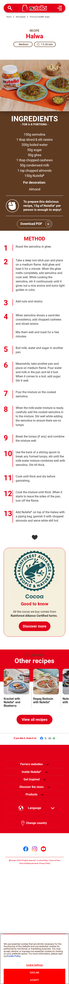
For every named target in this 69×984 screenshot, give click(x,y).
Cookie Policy (42, 860)
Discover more (34, 626)
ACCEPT (34, 980)
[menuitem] (31, 772)
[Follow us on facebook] (25, 848)
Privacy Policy (44, 863)
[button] (47, 764)
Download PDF (31, 224)
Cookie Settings (34, 965)
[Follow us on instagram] (34, 848)
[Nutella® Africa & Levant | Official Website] (34, 8)
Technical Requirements (29, 863)
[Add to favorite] (34, 537)
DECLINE (34, 972)
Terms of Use (54, 860)
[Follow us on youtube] (43, 848)
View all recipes (34, 719)
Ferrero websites (31, 764)
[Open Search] (10, 8)
